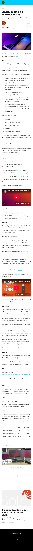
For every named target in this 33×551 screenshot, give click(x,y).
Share (28, 25)
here (17, 56)
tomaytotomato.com (14, 533)
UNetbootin (17, 274)
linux (3, 9)
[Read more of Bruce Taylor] (4, 23)
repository (18, 170)
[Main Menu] (30, 2)
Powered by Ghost (16, 539)
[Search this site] (27, 2)
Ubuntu (20, 270)
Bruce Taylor (6, 27)
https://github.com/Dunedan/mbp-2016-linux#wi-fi (16, 374)
